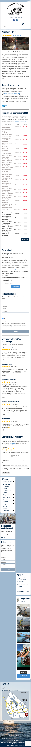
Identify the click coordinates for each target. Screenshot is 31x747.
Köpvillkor (21, 745)
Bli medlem (10, 745)
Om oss (16, 745)
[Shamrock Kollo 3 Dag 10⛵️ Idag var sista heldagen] (23, 636)
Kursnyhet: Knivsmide (22, 593)
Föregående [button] (4, 43)
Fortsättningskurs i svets (8, 491)
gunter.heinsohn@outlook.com (12, 93)
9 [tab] (22, 51)
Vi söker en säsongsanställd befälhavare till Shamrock (23, 589)
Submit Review (6, 472)
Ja (4, 318)
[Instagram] (17, 20)
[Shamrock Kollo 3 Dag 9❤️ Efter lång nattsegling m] (23, 650)
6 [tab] (17, 51)
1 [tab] (8, 51)
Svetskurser (7, 484)
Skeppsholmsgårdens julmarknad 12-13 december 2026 (22, 579)
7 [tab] (19, 51)
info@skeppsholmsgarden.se (17, 738)
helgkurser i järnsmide (20, 121)
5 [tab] (15, 51)
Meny (6, 26)
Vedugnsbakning (7, 495)
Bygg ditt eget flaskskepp (6, 507)
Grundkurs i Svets (7, 487)
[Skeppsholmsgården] (15, 9)
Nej (5, 321)
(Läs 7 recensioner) (16, 35)
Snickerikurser (6, 497)
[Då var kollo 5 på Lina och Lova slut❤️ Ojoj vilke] (23, 623)
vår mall (8, 259)
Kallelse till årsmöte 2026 (23, 583)
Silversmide (6, 510)
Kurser (5, 479)
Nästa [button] (27, 43)
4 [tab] (13, 51)
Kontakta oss (18, 17)
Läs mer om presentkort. (15, 269)
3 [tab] (11, 51)
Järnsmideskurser (7, 481)
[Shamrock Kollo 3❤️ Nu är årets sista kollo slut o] (23, 610)
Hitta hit (11, 17)
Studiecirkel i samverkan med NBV (16, 104)
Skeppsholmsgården (7, 735)
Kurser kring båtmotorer (6, 500)
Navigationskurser (7, 504)
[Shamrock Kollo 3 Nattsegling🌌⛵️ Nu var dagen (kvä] (23, 663)
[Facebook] (14, 20)
